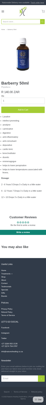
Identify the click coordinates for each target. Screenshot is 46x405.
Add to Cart (23, 110)
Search (7, 392)
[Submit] (42, 21)
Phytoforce (5, 87)
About (3, 280)
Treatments (5, 274)
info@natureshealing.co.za (12, 351)
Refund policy (36, 392)
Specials (4, 290)
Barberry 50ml (12, 29)
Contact (4, 283)
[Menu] (5, 11)
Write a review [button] (23, 232)
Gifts (3, 293)
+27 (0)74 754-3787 (9, 346)
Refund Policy (6, 312)
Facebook (5, 328)
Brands (4, 296)
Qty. (2, 96)
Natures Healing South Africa (17, 397)
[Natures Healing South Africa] (23, 11)
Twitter (4, 338)
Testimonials (6, 287)
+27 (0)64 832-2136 (9, 344)
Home (3, 29)
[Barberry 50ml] (23, 53)
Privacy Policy (6, 309)
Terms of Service (8, 315)
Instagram (5, 333)
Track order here (37, 3)
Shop (3, 277)
